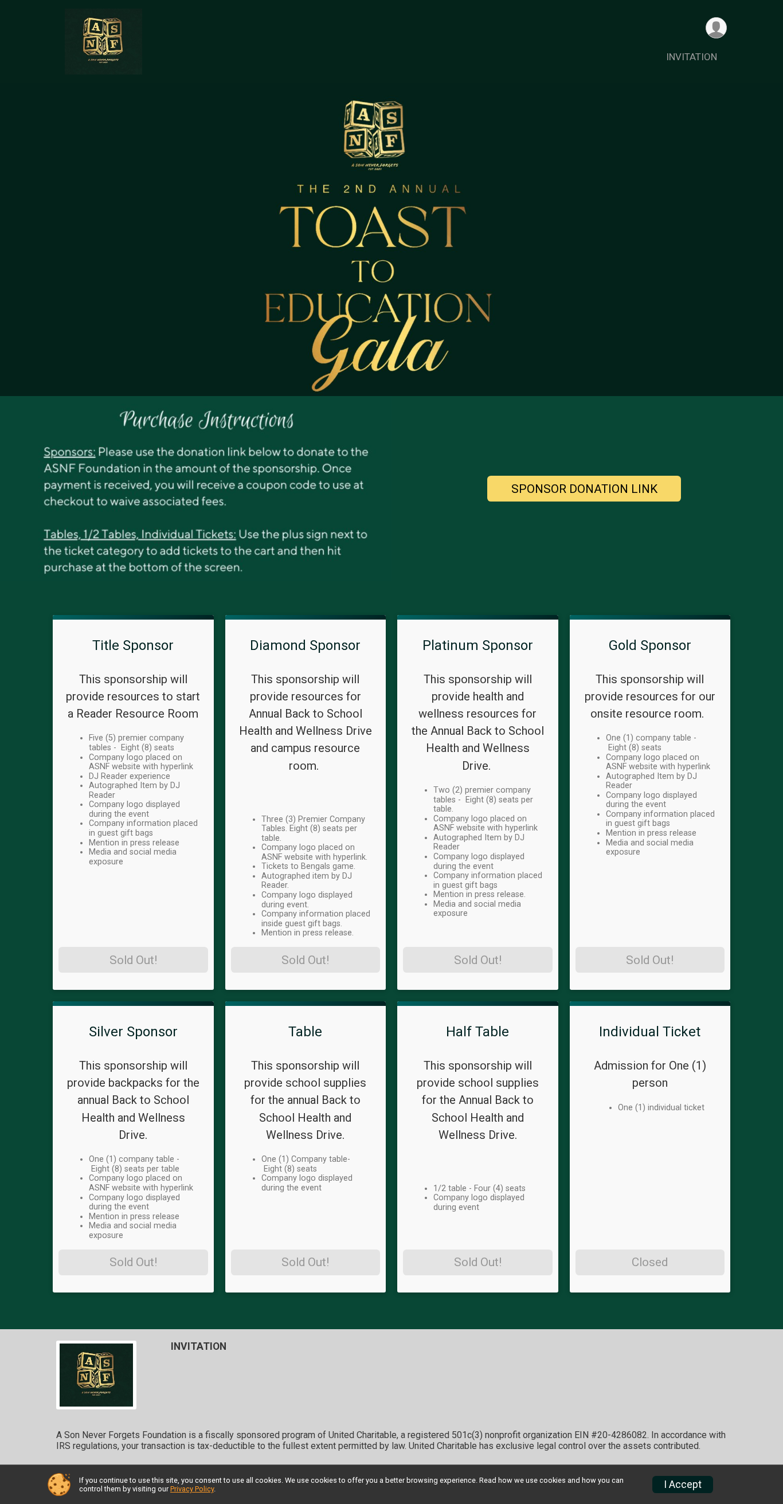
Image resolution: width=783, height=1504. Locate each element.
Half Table (477, 1031)
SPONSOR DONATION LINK (584, 489)
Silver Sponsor (133, 1031)
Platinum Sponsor (477, 645)
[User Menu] (716, 27)
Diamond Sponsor (305, 645)
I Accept (683, 1484)
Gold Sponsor (650, 645)
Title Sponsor (133, 645)
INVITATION (691, 56)
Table (305, 1031)
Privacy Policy (192, 1489)
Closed (650, 1262)
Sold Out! (133, 960)
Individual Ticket (649, 1031)
